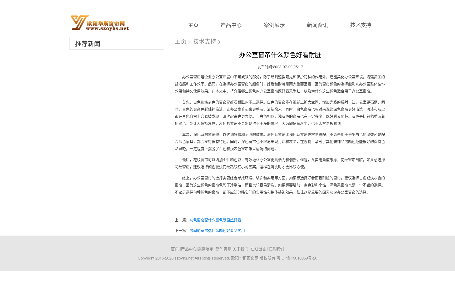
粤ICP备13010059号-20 (296, 258)
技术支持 (360, 25)
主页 (193, 25)
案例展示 (274, 25)
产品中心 (231, 25)
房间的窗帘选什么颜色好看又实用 (217, 230)
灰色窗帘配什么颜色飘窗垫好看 (215, 219)
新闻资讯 (317, 25)
